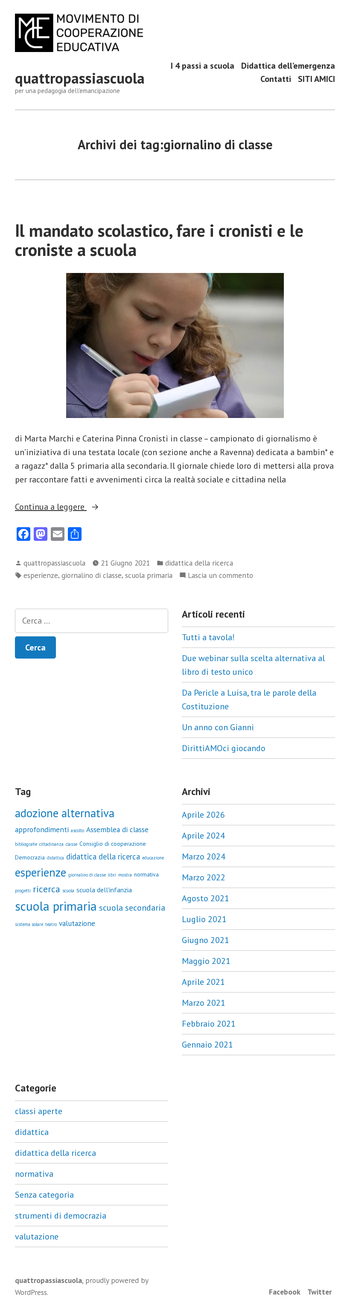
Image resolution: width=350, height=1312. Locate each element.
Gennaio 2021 (207, 1044)
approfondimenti (42, 829)
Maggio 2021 (206, 961)
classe (71, 844)
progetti (23, 891)
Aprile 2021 (203, 981)
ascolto (77, 830)
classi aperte (38, 1111)
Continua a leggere (70, 507)
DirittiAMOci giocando (223, 748)
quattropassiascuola (80, 78)
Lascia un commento (220, 575)
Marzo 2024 (203, 856)
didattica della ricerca (199, 563)
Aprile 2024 (203, 835)
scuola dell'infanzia (104, 889)
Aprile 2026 (203, 814)
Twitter (319, 1292)
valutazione (77, 923)
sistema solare (29, 924)
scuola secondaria (132, 907)
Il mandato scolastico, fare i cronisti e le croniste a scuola (159, 240)
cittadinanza (51, 844)
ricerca (46, 889)
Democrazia (30, 857)
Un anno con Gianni (218, 727)
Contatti (275, 79)
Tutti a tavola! (208, 637)
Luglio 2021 (204, 919)
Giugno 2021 (205, 940)
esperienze (40, 575)
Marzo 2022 (203, 877)
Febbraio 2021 (209, 1023)
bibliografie (26, 844)
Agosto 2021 (205, 898)
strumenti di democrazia (60, 1215)
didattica (55, 858)
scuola (68, 891)
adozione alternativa (64, 813)
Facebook (284, 1292)
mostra (125, 875)
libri (112, 875)
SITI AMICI (316, 79)
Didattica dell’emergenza (288, 65)
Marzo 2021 (203, 1002)
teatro (51, 924)
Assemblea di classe (117, 829)
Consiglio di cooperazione (112, 844)
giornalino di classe (91, 575)
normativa (146, 874)
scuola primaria (148, 575)
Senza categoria (44, 1194)
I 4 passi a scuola (202, 65)
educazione (153, 858)
